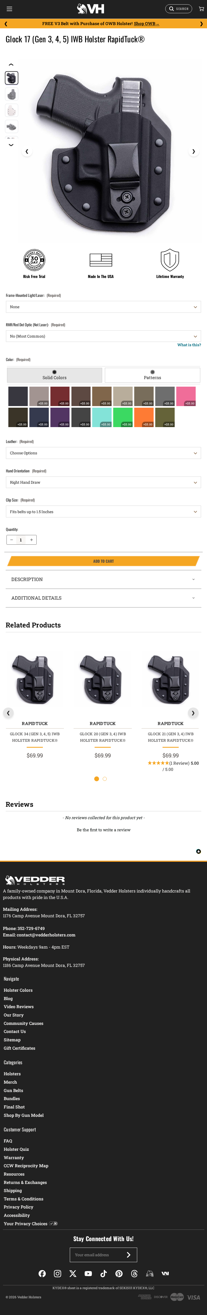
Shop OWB (144, 23)
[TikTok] (103, 1273)
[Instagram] (57, 1273)
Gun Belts (13, 1090)
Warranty (14, 1157)
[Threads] (134, 1273)
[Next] (201, 24)
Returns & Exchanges (25, 1182)
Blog (8, 998)
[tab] (54, 375)
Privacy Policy (18, 1207)
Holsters (12, 1073)
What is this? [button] (189, 344)
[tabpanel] (103, 407)
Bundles (12, 1098)
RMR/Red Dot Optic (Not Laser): (35, 324)
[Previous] (5, 24)
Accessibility (17, 1215)
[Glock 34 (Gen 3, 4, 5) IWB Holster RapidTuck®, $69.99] (34, 679)
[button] (103, 829)
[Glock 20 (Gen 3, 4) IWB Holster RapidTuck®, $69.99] (102, 679)
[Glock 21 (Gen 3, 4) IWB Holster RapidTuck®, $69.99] (170, 679)
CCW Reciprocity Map (26, 1165)
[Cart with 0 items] (201, 9)
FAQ (8, 1141)
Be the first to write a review (103, 829)
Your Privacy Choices (25, 1223)
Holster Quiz (16, 1149)
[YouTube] (88, 1273)
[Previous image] (27, 151)
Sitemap (12, 1039)
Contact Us (15, 1031)
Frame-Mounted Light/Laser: (33, 295)
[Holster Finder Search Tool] (178, 9)
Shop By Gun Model (24, 1115)
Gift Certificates (19, 1048)
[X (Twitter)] (73, 1273)
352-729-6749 (31, 928)
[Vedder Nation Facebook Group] (165, 1273)
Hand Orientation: (26, 470)
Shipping (13, 1190)
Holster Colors (18, 990)
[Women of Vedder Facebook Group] (150, 1273)
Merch (10, 1082)
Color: (18, 359)
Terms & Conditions (23, 1198)
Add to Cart (60, 561)
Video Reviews (19, 1006)
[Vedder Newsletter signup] (128, 1255)
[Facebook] (42, 1273)
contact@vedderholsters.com (46, 935)
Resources (14, 1174)
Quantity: (12, 529)
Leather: (20, 441)
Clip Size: (20, 500)
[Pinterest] (119, 1273)
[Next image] (193, 151)
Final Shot (14, 1107)
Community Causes (23, 1023)
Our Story (14, 1015)
